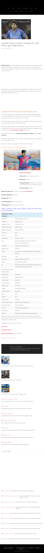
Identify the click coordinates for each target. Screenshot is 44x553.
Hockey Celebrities (8, 548)
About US (38, 548)
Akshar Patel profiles (7, 333)
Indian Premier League (17, 130)
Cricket (7, 338)
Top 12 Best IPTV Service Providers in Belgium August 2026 (15, 444)
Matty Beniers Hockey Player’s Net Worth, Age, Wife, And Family (16, 408)
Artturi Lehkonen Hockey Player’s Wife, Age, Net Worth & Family (25, 528)
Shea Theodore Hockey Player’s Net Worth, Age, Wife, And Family (24, 513)
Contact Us (22, 549)
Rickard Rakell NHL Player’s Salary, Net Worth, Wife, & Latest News (24, 538)
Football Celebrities (21, 547)
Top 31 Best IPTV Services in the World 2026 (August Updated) (27, 507)
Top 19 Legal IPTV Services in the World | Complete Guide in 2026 (17, 401)
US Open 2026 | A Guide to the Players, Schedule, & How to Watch (17, 366)
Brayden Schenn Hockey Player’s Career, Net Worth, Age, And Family (26, 523)
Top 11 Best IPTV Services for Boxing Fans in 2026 (13, 423)
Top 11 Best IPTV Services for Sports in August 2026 (13, 394)
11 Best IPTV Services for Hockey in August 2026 (26, 502)
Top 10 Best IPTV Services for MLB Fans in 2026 (25, 533)
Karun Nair (4, 326)
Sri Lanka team (28, 191)
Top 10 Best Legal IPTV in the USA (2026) (11, 380)
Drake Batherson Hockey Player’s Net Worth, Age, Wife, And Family (17, 437)
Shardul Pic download (25, 172)
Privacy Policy (29, 548)
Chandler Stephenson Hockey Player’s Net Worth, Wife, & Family (16, 415)
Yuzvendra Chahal (6, 330)
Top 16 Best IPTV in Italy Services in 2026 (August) (21, 491)
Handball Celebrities (34, 547)
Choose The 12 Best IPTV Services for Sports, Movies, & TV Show (29, 496)
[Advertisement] (22, 57)
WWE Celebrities (20, 548)
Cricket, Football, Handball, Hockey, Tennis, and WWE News (22, 4)
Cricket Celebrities (12, 338)
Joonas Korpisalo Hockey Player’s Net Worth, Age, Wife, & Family (25, 518)
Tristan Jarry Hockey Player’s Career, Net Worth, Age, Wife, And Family (17, 430)
